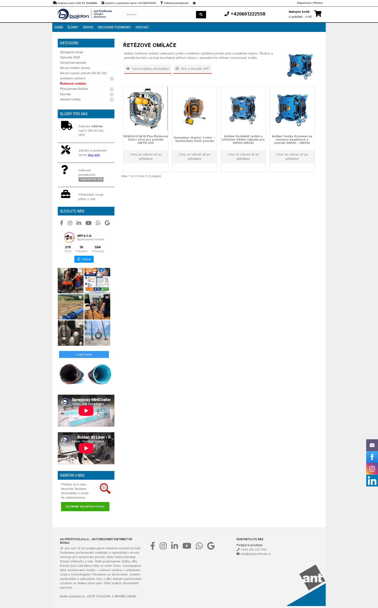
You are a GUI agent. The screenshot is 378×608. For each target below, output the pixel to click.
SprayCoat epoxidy (73, 62)
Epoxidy (65, 94)
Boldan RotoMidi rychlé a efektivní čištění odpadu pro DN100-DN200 (243, 139)
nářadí (133, 553)
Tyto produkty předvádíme (150, 69)
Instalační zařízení (72, 78)
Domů (58, 27)
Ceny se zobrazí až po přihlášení (146, 156)
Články (73, 27)
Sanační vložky (70, 99)
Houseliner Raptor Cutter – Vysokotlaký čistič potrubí (194, 139)
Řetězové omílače (73, 83)
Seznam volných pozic (85, 506)
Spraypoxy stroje (71, 52)
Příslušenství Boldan (74, 88)
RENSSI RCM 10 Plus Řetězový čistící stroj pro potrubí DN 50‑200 (145, 139)
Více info (94, 155)
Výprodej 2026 (70, 57)
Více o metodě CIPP (194, 69)
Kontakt (142, 27)
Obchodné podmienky (114, 27)
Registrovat (304, 3)
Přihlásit (318, 3)
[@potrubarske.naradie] (69, 237)
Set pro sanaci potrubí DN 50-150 (83, 73)
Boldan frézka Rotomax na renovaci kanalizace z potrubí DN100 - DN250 (292, 139)
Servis (88, 27)
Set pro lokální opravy (75, 67)
